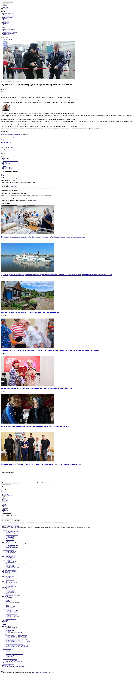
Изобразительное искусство (12, 602)
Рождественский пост (11, 627)
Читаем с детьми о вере (8, 33)
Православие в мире (8, 609)
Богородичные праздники (12, 547)
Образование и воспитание (9, 571)
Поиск (5, 4)
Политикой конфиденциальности (45, 188)
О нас (4, 504)
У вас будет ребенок (11, 566)
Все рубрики (6, 23)
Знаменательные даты (11, 582)
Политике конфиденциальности (42, 672)
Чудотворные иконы (11, 555)
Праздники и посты (8, 626)
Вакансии (5, 510)
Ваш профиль (7, 3)
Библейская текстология (12, 535)
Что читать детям (10, 565)
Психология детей (10, 562)
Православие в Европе (11, 615)
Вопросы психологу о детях (12, 567)
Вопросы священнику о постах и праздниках (17, 548)
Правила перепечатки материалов (11, 526)
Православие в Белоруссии (12, 612)
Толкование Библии (11, 538)
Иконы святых (9, 553)
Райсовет (5, 30)
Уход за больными (10, 590)
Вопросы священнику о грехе (13, 640)
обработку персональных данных (21, 188)
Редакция (6, 149)
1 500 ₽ (2, 175)
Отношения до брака (11, 592)
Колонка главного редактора (10, 570)
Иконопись (8, 600)
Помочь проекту (4, 185)
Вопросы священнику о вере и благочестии (16, 635)
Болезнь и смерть (10, 588)
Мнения (5, 621)
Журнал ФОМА (4, 81)
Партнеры (5, 511)
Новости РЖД (6, 574)
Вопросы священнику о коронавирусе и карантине (18, 641)
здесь (34, 182)
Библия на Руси (10, 540)
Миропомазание (10, 655)
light (2, 89)
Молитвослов (6, 21)
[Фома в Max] (4, 501)
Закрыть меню (4, 8)
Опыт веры (9, 577)
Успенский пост (10, 630)
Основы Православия (8, 13)
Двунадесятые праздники (12, 545)
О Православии (10, 580)
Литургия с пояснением (12, 660)
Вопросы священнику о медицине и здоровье (17, 646)
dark (4, 89)
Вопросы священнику (8, 19)
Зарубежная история (11, 586)
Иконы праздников (10, 552)
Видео (4, 624)
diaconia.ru (10, 147)
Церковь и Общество (8, 665)
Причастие (8, 651)
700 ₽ (2, 174)
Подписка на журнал (8, 24)
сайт (60, 100)
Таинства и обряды (7, 649)
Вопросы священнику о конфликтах (14, 642)
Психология (6, 587)
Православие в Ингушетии (12, 616)
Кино (7, 604)
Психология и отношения (9, 16)
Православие (6, 163)
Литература (9, 598)
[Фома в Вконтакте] (6, 494)
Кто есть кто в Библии (11, 533)
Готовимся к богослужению (10, 659)
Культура (5, 596)
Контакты (5, 508)
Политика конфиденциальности (11, 525)
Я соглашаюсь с (10, 186)
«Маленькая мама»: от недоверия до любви (12, 137)
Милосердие (6, 158)
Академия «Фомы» (7, 17)
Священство (9, 657)
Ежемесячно (13, 180)
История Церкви (10, 583)
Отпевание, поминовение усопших (14, 654)
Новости (5, 18)
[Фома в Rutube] (5, 500)
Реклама (5, 506)
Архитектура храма (10, 557)
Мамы (2, 112)
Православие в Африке (11, 611)
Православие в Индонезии (12, 617)
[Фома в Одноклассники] (7, 495)
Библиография (9, 541)
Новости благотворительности (10, 161)
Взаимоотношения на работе (13, 595)
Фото (4, 622)
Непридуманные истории (9, 14)
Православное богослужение (10, 32)
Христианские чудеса (11, 578)
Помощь (5, 162)
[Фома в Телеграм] (6, 496)
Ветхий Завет (9, 532)
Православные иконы (8, 550)
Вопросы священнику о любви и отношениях (17, 645)
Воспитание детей (7, 560)
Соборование (9, 656)
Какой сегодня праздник (9, 29)
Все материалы (7, 22)
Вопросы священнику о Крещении (14, 644)
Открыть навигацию (8, 1)
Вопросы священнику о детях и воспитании (16, 563)
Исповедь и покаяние (11, 652)
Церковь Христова (7, 662)
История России (10, 585)
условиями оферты (14, 186)
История (5, 581)
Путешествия (6, 572)
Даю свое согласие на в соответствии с (27, 188)
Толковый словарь (10, 606)
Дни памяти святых (10, 546)
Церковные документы (8, 664)
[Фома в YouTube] (6, 499)
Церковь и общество (8, 167)
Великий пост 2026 (10, 628)
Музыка (8, 601)
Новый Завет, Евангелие (12, 531)
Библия (5, 530)
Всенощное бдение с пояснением (14, 661)
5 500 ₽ (2, 177)
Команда (5, 509)
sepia (6, 89)
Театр (7, 605)
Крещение (8, 650)
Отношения (6, 568)
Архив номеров (7, 513)
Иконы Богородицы (11, 551)
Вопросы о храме (10, 647)
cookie (16, 527)
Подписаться (17, 520)
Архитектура (9, 597)
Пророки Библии (10, 536)
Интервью (5, 620)
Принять (53, 672)
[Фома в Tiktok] (5, 498)
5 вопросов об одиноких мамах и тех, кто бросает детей (14, 134)
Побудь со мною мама (6, 142)
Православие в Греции (11, 614)
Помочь (6, 7)
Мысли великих (10, 607)
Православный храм (8, 556)
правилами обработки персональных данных (32, 522)
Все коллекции (6, 34)
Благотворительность (18, 81)
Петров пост (9, 631)
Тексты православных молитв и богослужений (14, 666)
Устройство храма (10, 558)
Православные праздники (9, 542)
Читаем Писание (10, 537)
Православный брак (11, 593)
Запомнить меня (6, 486)
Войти (10, 39)
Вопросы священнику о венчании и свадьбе (16, 636)
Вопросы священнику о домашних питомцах (17, 639)
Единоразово (5, 180)
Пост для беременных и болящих (14, 632)
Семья (4, 166)
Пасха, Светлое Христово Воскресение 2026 (16, 543)
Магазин (5, 505)
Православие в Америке (12, 610)
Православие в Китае (11, 619)
